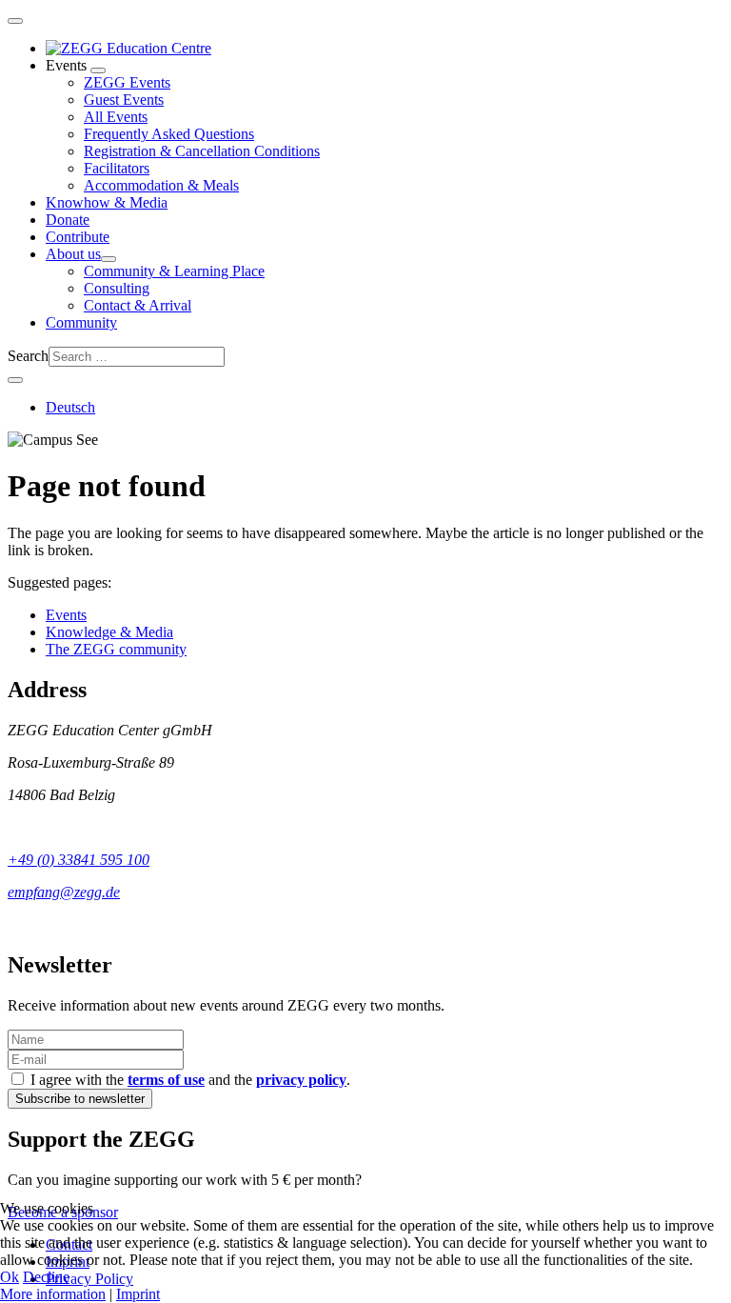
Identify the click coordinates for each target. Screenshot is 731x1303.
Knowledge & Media (109, 632)
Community (81, 322)
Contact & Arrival (137, 305)
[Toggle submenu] (98, 70)
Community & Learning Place (174, 271)
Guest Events (124, 99)
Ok (9, 1277)
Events (66, 615)
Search (28, 356)
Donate (67, 219)
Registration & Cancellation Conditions (202, 151)
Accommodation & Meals (161, 185)
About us (73, 254)
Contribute (77, 237)
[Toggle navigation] (15, 21)
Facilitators (116, 168)
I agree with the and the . (188, 1080)
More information (53, 1294)
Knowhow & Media (107, 202)
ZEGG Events (127, 82)
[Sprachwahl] (15, 380)
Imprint (138, 1294)
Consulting (116, 288)
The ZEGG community (116, 649)
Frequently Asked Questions (169, 134)
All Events (116, 117)
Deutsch (70, 407)
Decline (46, 1277)
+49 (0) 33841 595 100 (78, 860)
